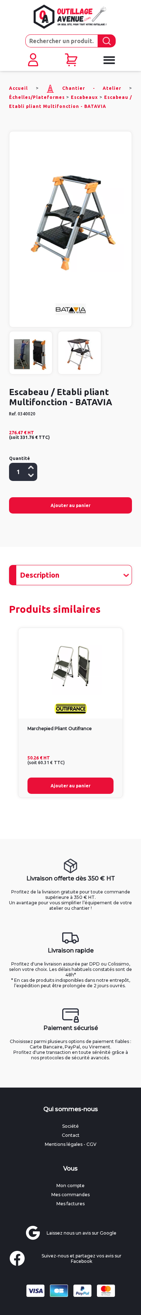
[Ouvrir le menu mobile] (108, 60)
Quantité (19, 458)
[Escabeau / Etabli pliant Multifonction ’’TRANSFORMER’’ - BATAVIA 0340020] (70, 218)
